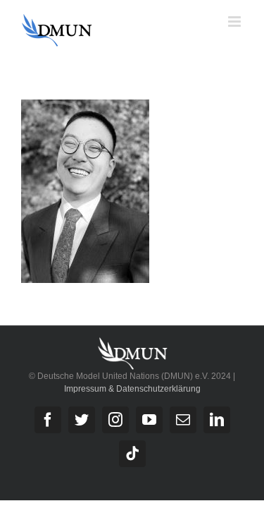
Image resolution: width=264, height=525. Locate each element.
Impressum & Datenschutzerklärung (132, 389)
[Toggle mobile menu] (235, 21)
